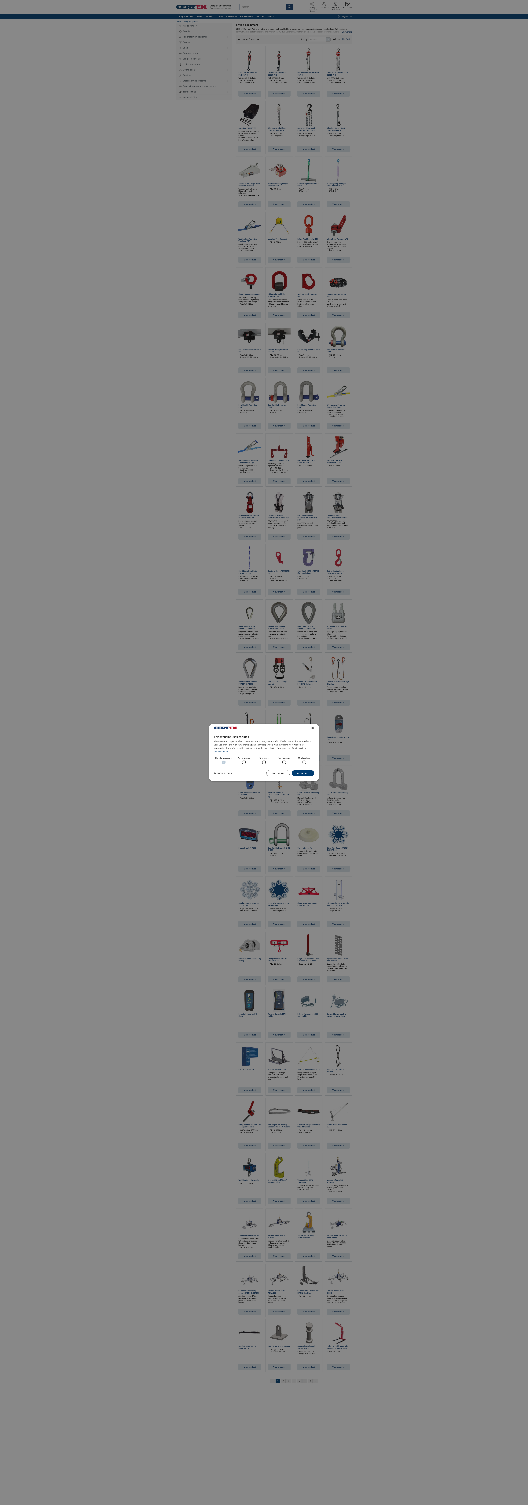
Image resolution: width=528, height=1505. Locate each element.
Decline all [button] (278, 773)
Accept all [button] (303, 773)
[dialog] (264, 752)
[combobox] (312, 728)
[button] (223, 773)
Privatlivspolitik (221, 751)
